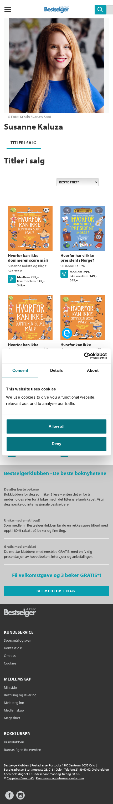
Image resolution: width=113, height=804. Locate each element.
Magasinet (12, 717)
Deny (56, 443)
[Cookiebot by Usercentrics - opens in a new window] (84, 355)
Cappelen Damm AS (20, 778)
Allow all (56, 426)
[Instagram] (20, 798)
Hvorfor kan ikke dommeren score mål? (28, 258)
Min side (10, 687)
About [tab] (93, 370)
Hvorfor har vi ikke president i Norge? (77, 258)
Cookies (10, 663)
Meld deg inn (14, 702)
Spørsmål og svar (17, 640)
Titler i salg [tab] (23, 142)
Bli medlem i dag (56, 591)
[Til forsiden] (56, 11)
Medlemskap (14, 710)
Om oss (10, 655)
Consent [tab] (20, 370)
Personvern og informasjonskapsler (60, 778)
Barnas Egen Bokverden (22, 749)
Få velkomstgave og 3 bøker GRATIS (54, 575)
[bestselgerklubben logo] (20, 613)
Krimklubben (14, 742)
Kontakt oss (13, 648)
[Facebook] (9, 798)
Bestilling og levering (20, 695)
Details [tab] (56, 370)
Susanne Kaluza (20, 266)
